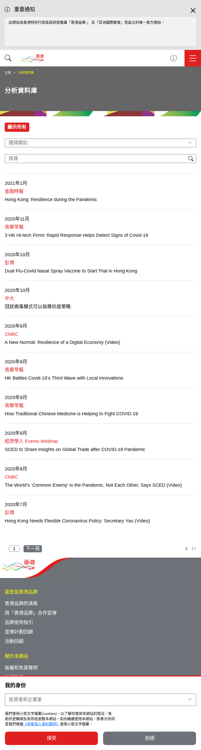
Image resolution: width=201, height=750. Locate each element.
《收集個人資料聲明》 (41, 724)
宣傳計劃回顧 (19, 631)
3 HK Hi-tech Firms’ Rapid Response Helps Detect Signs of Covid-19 (76, 235)
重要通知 (173, 58)
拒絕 (149, 738)
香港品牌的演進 (21, 603)
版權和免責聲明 (21, 667)
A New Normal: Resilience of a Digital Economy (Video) (62, 342)
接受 (51, 738)
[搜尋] (8, 58)
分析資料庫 (26, 73)
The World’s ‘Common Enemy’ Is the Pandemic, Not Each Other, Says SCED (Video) (93, 485)
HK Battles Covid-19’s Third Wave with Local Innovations (64, 378)
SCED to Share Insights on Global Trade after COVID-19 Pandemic (75, 449)
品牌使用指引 (19, 622)
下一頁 (33, 548)
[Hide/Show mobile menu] (193, 58)
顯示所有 (17, 127)
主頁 (8, 73)
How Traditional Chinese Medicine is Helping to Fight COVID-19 (71, 413)
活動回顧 (14, 641)
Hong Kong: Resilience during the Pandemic (51, 199)
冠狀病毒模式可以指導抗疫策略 (38, 306)
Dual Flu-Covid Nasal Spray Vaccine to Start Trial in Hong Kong (71, 271)
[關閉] (193, 12)
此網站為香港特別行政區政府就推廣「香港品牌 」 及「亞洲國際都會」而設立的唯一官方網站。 (87, 22)
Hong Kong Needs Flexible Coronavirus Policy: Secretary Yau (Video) (77, 520)
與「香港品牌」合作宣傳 (31, 613)
